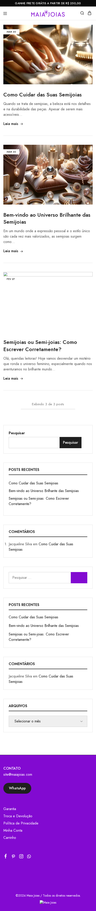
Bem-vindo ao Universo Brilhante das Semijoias (46, 218)
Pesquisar (17, 433)
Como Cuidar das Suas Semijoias (42, 94)
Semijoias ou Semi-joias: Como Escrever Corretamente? (40, 345)
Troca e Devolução (17, 816)
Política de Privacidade (20, 823)
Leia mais (10, 123)
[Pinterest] (13, 857)
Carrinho (9, 837)
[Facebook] (6, 857)
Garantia (9, 808)
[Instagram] (21, 857)
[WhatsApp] (29, 857)
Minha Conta (12, 830)
